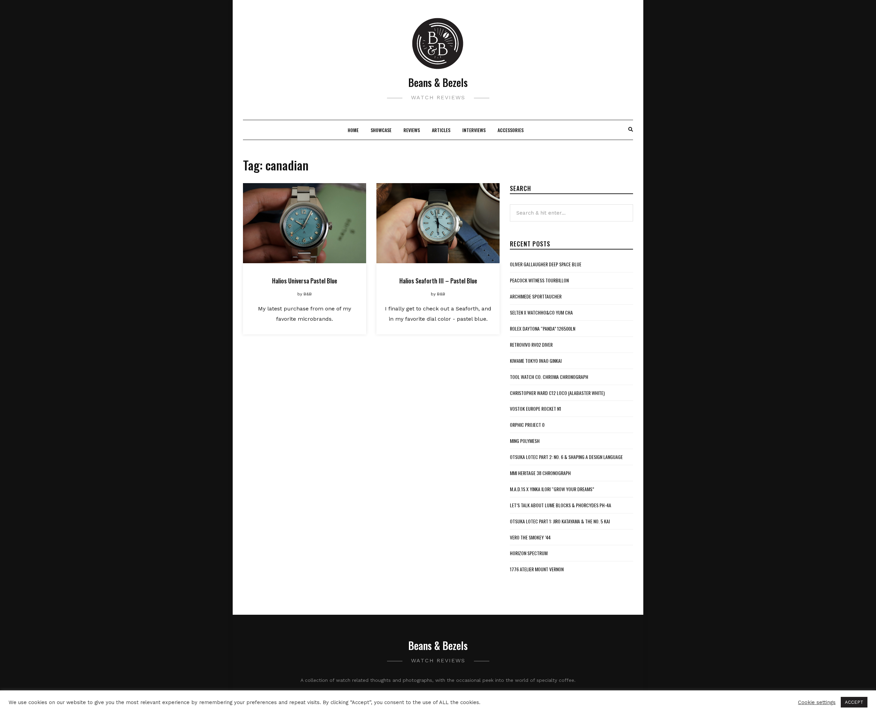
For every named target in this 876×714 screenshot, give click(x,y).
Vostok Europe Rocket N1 (535, 408)
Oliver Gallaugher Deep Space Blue (545, 264)
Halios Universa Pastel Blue (304, 280)
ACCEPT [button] (854, 702)
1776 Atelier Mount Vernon (537, 569)
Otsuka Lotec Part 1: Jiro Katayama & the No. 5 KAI (560, 521)
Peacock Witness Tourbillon (539, 280)
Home (353, 129)
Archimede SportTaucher (536, 296)
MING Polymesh (525, 440)
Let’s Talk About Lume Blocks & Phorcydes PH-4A (560, 505)
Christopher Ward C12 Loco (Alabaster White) (557, 392)
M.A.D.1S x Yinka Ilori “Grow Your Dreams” (552, 489)
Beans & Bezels (438, 82)
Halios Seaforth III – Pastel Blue (438, 280)
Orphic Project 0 (527, 424)
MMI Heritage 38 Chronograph (540, 472)
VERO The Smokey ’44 (530, 537)
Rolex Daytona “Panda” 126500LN (542, 328)
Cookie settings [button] (817, 702)
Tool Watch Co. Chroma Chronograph (549, 376)
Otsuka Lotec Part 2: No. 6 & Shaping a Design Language (566, 456)
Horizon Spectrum (529, 553)
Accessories (511, 129)
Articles (441, 129)
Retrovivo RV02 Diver (531, 344)
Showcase (381, 129)
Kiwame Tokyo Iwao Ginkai (536, 360)
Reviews (411, 129)
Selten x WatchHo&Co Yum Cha (541, 312)
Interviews (474, 129)
